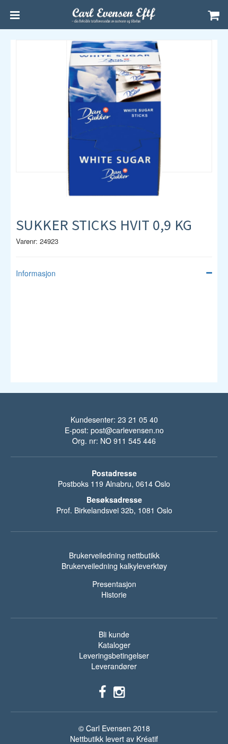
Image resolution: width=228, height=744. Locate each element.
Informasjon (36, 273)
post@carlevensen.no (127, 430)
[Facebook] (102, 691)
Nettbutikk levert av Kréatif (114, 738)
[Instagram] (119, 691)
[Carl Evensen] (114, 14)
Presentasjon (114, 584)
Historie (114, 594)
